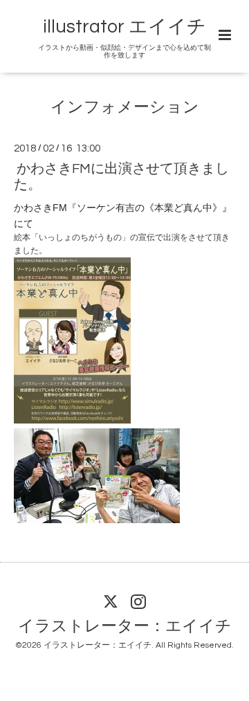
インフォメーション (124, 108)
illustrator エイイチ (124, 27)
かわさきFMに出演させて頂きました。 (121, 176)
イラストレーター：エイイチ (125, 626)
